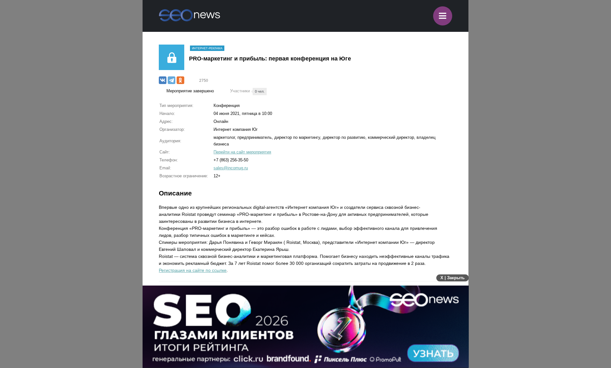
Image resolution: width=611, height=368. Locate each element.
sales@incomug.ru (231, 168)
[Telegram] (171, 80)
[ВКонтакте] (162, 80)
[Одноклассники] (180, 80)
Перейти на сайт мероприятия (242, 152)
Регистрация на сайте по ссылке (193, 270)
